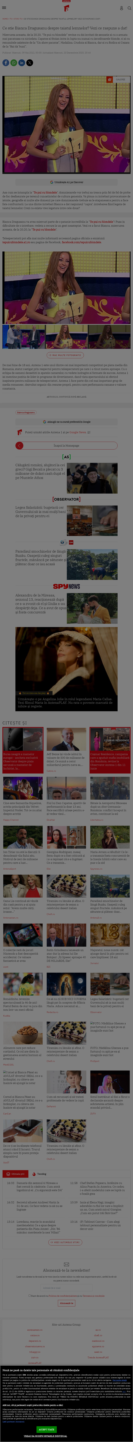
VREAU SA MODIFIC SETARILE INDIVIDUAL (45, 1436)
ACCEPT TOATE (46, 1429)
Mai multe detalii (120, 1380)
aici (124, 1391)
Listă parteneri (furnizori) (13, 1422)
